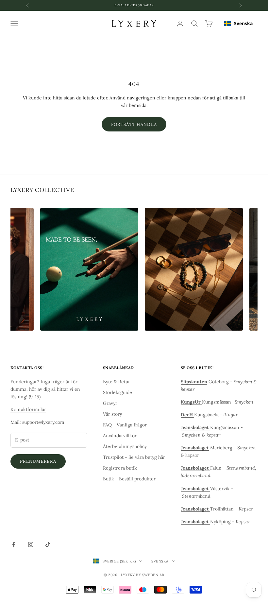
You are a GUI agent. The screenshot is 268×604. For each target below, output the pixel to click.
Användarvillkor (120, 436)
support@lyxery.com (43, 422)
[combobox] (238, 23)
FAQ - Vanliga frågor (125, 425)
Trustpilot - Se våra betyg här (134, 457)
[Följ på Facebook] (13, 544)
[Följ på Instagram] (30, 544)
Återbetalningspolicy (125, 446)
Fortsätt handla (134, 124)
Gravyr (110, 403)
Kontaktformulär (28, 409)
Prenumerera (38, 461)
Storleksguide (117, 392)
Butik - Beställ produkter (129, 479)
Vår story (112, 414)
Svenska (243, 23)
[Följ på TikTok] (47, 544)
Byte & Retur (116, 382)
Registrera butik (120, 468)
